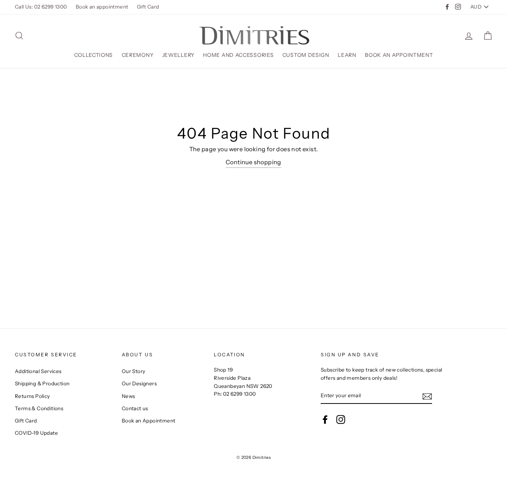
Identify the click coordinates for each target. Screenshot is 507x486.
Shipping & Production (42, 383)
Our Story (133, 371)
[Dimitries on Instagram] (340, 419)
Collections (93, 55)
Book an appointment (102, 7)
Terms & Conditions (39, 408)
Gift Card (148, 7)
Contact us (135, 408)
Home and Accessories (238, 55)
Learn (347, 55)
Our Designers (139, 383)
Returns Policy (32, 396)
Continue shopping (253, 162)
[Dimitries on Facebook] (325, 419)
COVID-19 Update (36, 433)
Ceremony (138, 55)
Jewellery (178, 55)
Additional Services (38, 371)
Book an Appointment (399, 55)
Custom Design (305, 55)
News (128, 396)
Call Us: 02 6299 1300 (41, 7)
